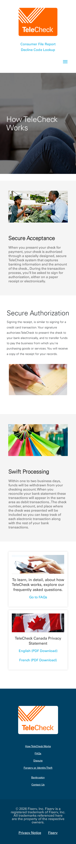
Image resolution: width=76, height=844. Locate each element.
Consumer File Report (37, 44)
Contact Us (38, 784)
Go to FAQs (38, 597)
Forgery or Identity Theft (38, 768)
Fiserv (53, 833)
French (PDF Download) (38, 660)
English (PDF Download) (38, 651)
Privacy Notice (30, 833)
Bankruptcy (38, 777)
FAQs (38, 753)
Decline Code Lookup (38, 50)
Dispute (37, 760)
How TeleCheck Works (38, 746)
